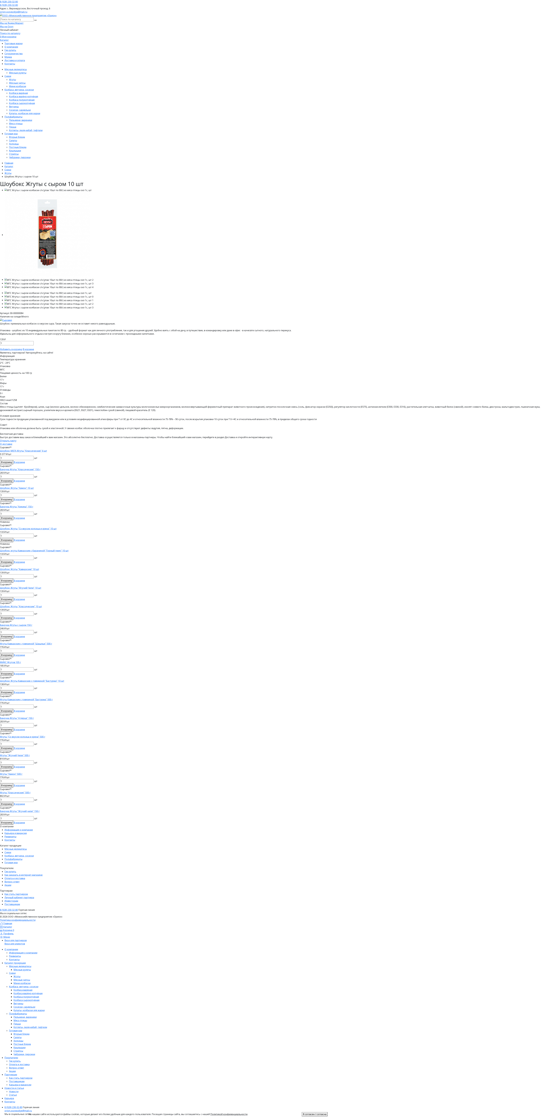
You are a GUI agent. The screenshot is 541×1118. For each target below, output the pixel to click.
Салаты (18, 1037)
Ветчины (18, 1003)
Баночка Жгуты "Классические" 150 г (20, 469)
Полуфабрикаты (13, 859)
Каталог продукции (15, 962)
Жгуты (17, 976)
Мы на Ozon (6, 26)
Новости (13, 1091)
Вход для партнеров (16, 940)
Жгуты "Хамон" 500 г (11, 774)
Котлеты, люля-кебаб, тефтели (30, 1027)
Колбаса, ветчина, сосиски (19, 855)
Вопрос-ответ (12, 881)
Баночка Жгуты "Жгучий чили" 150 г (20, 811)
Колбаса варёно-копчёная (28, 993)
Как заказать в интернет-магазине (24, 874)
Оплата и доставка (15, 878)
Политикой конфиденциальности (228, 1114)
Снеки (8, 852)
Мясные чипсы (22, 979)
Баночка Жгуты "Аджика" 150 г (16, 506)
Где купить (10, 871)
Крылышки (20, 1047)
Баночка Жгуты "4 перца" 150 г (17, 718)
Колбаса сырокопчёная (26, 1000)
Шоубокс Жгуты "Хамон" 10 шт (17, 488)
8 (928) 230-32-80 (9, 1)
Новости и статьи (14, 1088)
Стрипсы (18, 1050)
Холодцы (18, 1040)
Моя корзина (8, 36)
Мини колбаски (22, 983)
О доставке (6, 444)
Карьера (9, 1098)
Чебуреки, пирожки (24, 1054)
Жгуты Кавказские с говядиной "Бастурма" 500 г (26, 699)
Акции (8, 885)
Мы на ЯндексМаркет (12, 23)
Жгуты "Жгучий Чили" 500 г (15, 755)
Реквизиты (10, 836)
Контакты (10, 839)
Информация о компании (19, 829)
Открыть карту (8, 440)
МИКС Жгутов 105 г (10, 662)
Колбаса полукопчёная (26, 996)
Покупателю (11, 1057)
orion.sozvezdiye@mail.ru (13, 11)
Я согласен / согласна (314, 1114)
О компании (11, 949)
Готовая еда (11, 862)
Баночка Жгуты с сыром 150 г (16, 625)
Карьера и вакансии (16, 833)
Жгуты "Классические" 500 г (15, 792)
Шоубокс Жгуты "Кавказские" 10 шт (19, 569)
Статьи (13, 1094)
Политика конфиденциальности (18, 920)
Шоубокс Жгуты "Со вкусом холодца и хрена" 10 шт (28, 528)
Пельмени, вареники (25, 1017)
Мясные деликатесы (16, 849)
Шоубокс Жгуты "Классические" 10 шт (21, 606)
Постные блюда (22, 1044)
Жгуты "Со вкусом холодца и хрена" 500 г (22, 736)
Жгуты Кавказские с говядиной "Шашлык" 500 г (26, 643)
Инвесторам (11, 900)
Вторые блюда (21, 1034)
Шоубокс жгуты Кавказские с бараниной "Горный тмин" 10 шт (34, 550)
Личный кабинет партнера (19, 897)
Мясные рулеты (22, 969)
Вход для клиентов (15, 943)
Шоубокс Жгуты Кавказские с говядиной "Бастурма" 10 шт (32, 680)
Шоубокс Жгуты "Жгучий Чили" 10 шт (20, 587)
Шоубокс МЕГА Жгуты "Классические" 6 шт (23, 450)
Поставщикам (12, 904)
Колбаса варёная (23, 990)
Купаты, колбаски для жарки (29, 1010)
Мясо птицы (20, 1020)
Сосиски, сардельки (24, 1006)
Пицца (17, 1023)
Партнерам (11, 1074)
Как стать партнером (16, 894)
